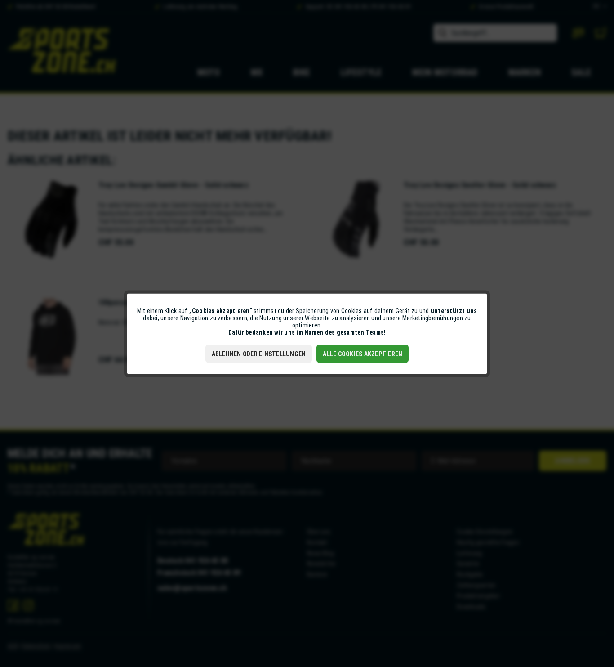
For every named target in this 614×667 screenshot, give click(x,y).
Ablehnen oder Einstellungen (259, 353)
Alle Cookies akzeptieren (362, 353)
